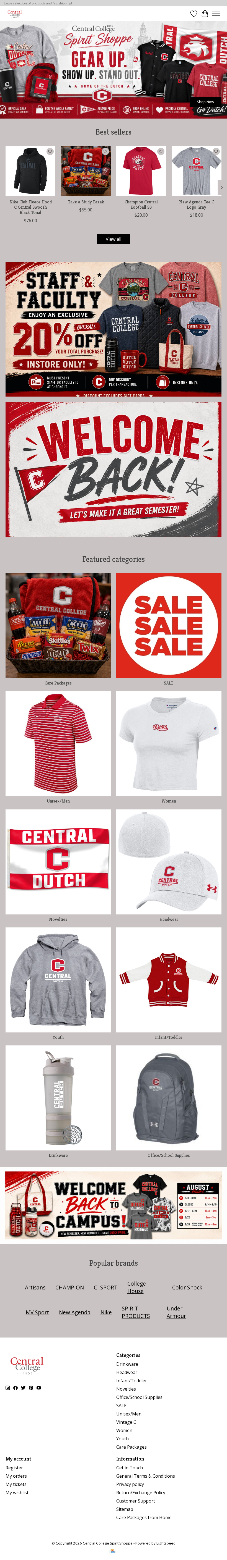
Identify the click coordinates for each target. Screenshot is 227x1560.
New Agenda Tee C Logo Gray (196, 204)
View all (113, 239)
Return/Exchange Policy (140, 1493)
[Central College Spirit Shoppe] (15, 13)
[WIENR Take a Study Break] (86, 171)
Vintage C (126, 1422)
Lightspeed (166, 1543)
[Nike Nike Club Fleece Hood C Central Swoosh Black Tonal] (30, 171)
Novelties (58, 919)
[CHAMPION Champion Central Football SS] (141, 171)
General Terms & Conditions (145, 1476)
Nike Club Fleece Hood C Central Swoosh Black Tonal (30, 207)
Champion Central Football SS (141, 204)
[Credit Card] (112, 1551)
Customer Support (135, 1501)
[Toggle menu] (215, 13)
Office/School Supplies (169, 1155)
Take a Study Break (86, 202)
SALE (169, 683)
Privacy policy (130, 1484)
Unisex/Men (58, 801)
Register (14, 1468)
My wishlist (17, 1493)
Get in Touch (129, 1468)
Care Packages (58, 683)
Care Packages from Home (144, 1517)
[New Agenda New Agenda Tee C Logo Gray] (196, 171)
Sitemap (124, 1509)
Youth (58, 1037)
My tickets (16, 1484)
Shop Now (205, 101)
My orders (16, 1476)
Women (168, 801)
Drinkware (58, 1155)
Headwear (168, 919)
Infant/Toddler (168, 1037)
